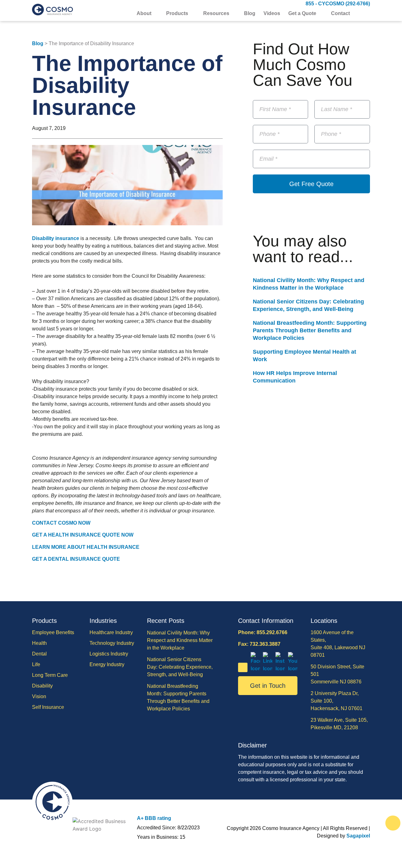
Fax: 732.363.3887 (259, 644)
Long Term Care (50, 675)
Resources (216, 13)
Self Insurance (48, 707)
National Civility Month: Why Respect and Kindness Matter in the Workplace (180, 640)
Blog (249, 13)
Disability (42, 685)
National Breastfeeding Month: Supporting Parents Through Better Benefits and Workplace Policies (310, 330)
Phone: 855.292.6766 (262, 632)
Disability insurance (55, 238)
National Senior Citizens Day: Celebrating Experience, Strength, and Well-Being (180, 667)
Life (36, 664)
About (144, 13)
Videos (271, 13)
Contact (340, 13)
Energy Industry (107, 664)
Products (177, 13)
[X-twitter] (242, 667)
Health (39, 643)
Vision (39, 696)
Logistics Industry (109, 653)
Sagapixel (358, 835)
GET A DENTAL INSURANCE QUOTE (76, 559)
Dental (39, 653)
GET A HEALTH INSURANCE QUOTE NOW (82, 535)
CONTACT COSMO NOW (61, 523)
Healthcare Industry (111, 632)
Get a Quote (302, 13)
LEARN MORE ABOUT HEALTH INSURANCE (85, 547)
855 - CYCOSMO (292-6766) (338, 3)
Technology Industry (112, 643)
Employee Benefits (53, 632)
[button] (366, 14)
